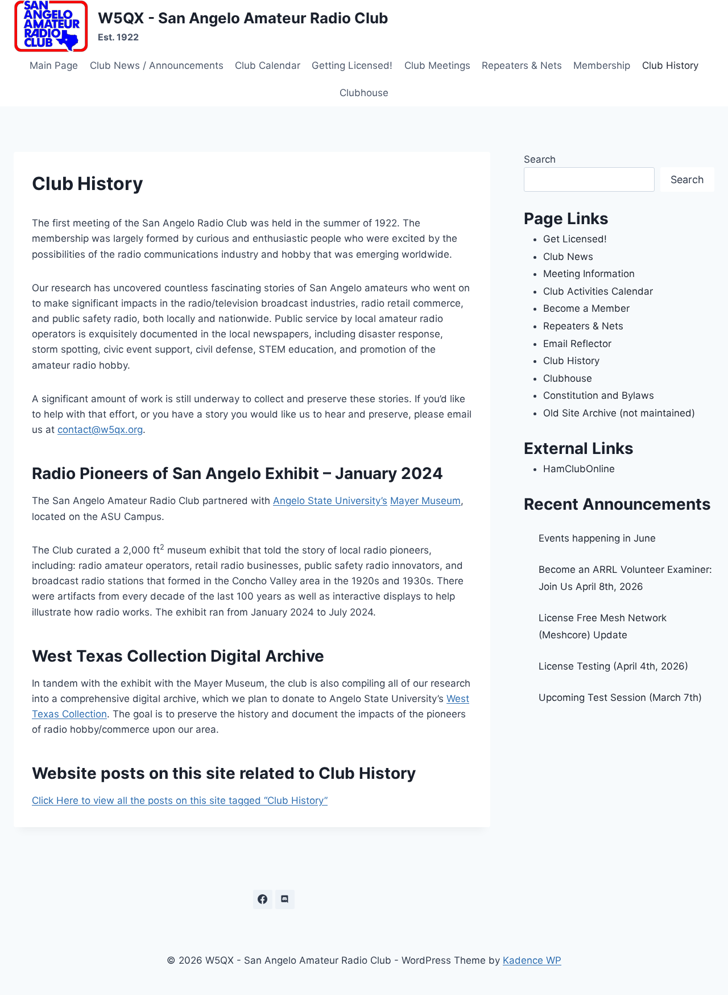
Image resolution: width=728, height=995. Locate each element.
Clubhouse (364, 92)
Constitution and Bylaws (598, 395)
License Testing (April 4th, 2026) (613, 666)
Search (540, 159)
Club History (670, 65)
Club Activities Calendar (598, 291)
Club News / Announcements (157, 65)
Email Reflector (577, 343)
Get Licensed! (575, 239)
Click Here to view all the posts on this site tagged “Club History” (180, 800)
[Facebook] (262, 899)
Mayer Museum (425, 500)
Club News (568, 256)
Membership (601, 65)
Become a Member (586, 308)
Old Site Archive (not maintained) (619, 413)
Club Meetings (437, 65)
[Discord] (285, 899)
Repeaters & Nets (522, 65)
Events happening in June (597, 538)
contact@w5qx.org (100, 429)
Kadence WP (532, 960)
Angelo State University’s (330, 500)
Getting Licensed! (352, 65)
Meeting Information (589, 273)
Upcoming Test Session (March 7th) (620, 697)
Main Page (54, 65)
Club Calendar (267, 65)
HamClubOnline (579, 468)
